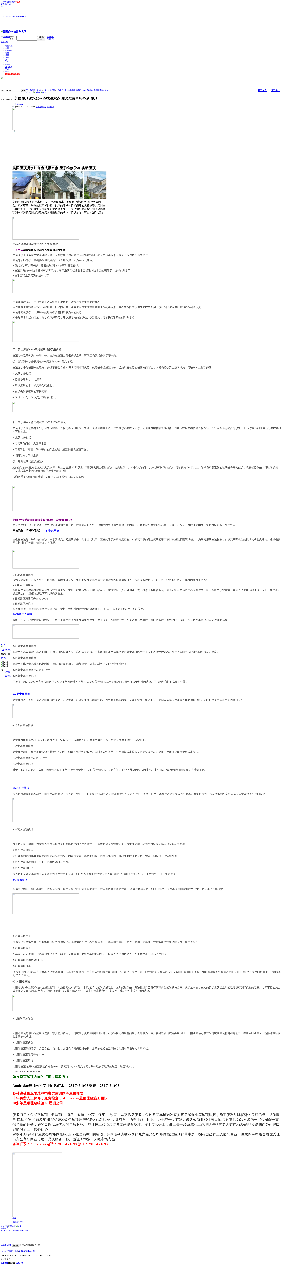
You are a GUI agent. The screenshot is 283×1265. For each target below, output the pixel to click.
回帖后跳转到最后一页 (31, 1245)
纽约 (7, 71)
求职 (7, 55)
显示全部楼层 (41, 107)
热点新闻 (8, 64)
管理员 (3, 658)
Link (13, 1230)
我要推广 (275, 90)
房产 (7, 60)
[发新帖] (37, 92)
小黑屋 (15, 1251)
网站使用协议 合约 (12, 74)
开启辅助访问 (6, 4)
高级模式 (4, 1228)
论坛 (8, 50)
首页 (9, 46)
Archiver (4, 1251)
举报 (22, 1222)
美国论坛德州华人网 (34, 90)
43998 (7, 672)
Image (9, 1230)
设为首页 (4, 2)
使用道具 (16, 1222)
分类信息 (51, 90)
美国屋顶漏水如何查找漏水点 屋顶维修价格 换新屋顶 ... (86, 90)
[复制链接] (18, 104)
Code (22, 1230)
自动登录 (42, 37)
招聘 (7, 53)
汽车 (7, 57)
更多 (7, 69)
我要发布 (262, 90)
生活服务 (8, 67)
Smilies (27, 1230)
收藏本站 (11, 2)
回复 (14, 1218)
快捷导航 (4, 42)
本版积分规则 (6, 1245)
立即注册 (50, 39)
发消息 (8, 676)
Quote (17, 1230)
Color (5, 1230)
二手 (7, 62)
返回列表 (29, 92)
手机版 (17, 2)
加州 (7, 48)
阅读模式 (50, 107)
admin (3, 644)
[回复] (43, 92)
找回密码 (50, 37)
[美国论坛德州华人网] (14, 31)
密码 (11, 39)
